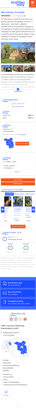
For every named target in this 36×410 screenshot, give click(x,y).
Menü (32, 5)
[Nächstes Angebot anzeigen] (33, 210)
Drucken (6, 395)
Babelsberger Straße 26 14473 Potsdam (11, 334)
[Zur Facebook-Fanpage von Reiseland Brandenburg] (15, 319)
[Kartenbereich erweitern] (33, 195)
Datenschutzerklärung (11, 365)
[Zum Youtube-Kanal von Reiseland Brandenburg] (25, 319)
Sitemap (6, 371)
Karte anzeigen (23, 143)
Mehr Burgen (18, 180)
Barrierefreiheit (8, 368)
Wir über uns (7, 374)
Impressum (7, 363)
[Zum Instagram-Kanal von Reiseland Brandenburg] (20, 319)
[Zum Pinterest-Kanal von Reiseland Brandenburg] (11, 319)
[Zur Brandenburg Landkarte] (15, 348)
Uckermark (22, 134)
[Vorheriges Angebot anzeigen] (2, 210)
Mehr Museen (18, 184)
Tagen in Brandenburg (11, 382)
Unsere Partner (8, 377)
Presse (5, 380)
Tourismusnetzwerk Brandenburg (15, 385)
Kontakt (6, 360)
